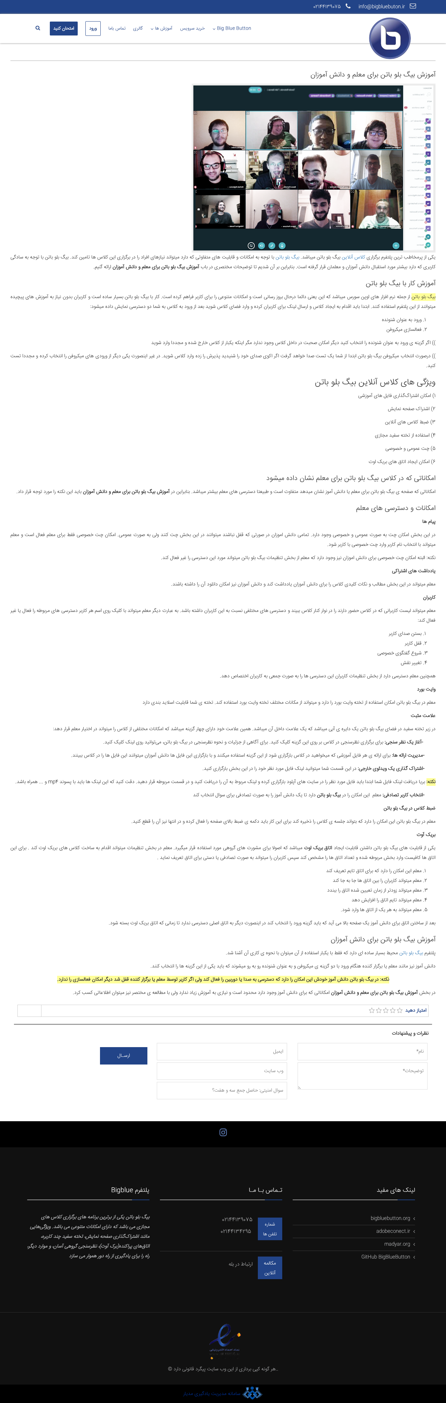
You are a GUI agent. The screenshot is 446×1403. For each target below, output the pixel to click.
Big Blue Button (234, 28)
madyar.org (397, 1244)
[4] (393, 1010)
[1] (372, 1010)
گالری (138, 28)
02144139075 (327, 7)
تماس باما (116, 28)
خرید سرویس (192, 28)
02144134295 (237, 1232)
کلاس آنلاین (353, 257)
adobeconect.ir (393, 1231)
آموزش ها (163, 28)
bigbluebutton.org (390, 1218)
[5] (400, 1010)
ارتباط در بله (241, 1264)
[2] (379, 1010)
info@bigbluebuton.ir (382, 7)
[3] (386, 1010)
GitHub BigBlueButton (385, 1257)
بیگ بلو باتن (287, 257)
